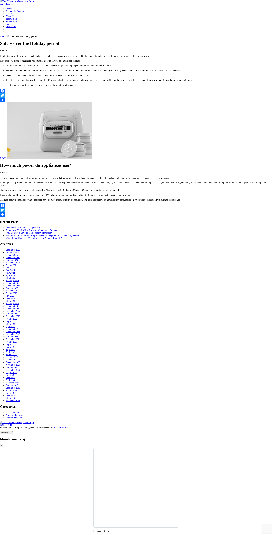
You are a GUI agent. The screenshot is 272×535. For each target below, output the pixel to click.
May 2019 (10, 398)
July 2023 (10, 296)
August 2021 (11, 342)
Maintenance (11, 21)
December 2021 (13, 331)
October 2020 (12, 367)
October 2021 (12, 336)
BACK (3, 36)
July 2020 (10, 375)
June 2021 (10, 347)
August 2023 (11, 293)
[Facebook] (136, 91)
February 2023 (12, 303)
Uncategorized (12, 412)
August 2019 (11, 390)
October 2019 (12, 385)
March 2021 (11, 354)
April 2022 (10, 326)
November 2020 (13, 365)
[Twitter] (136, 95)
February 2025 (12, 252)
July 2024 (10, 268)
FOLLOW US (6, 425)
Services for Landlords (16, 11)
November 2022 (13, 311)
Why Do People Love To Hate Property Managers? (29, 233)
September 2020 (13, 370)
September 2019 (13, 388)
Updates (9, 13)
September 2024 (13, 262)
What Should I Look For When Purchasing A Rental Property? (34, 238)
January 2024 (12, 283)
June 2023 (10, 298)
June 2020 (10, 377)
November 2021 (13, 334)
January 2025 (12, 255)
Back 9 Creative (60, 427)
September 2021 (13, 339)
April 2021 (10, 352)
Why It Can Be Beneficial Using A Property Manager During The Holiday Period (42, 235)
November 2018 (13, 400)
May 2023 (10, 301)
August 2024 (11, 265)
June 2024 (10, 270)
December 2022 (13, 308)
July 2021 (10, 344)
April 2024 (10, 275)
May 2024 (10, 273)
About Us (10, 16)
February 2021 (12, 357)
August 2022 (11, 319)
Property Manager (14, 418)
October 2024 (12, 260)
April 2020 (10, 380)
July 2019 (10, 393)
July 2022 (10, 321)
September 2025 (13, 250)
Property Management (16, 415)
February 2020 (12, 382)
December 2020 (13, 362)
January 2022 (12, 329)
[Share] (136, 100)
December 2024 (13, 257)
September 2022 (13, 316)
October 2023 (12, 288)
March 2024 (11, 278)
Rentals (9, 8)
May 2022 (10, 324)
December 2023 (13, 285)
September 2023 (13, 290)
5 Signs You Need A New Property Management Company (32, 230)
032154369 (11, 26)
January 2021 (12, 359)
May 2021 (10, 349)
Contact (9, 24)
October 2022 (12, 313)
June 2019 (10, 395)
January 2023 (12, 306)
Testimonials (11, 19)
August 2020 (11, 372)
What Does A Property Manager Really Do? (25, 227)
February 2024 (12, 280)
